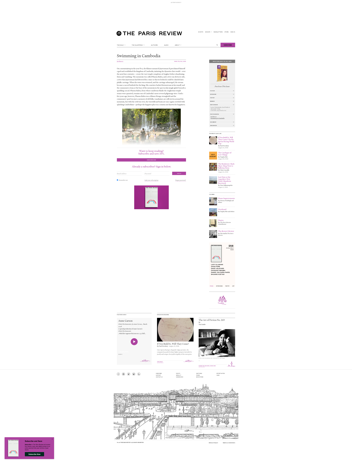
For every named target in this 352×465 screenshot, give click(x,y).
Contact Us (159, 377)
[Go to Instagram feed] (118, 374)
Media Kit (178, 375)
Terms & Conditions (229, 443)
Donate (208, 32)
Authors (154, 45)
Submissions (179, 377)
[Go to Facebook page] (123, 374)
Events (200, 32)
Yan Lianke (202, 324)
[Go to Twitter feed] (128, 374)
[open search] (217, 45)
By (199, 322)
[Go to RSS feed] (138, 374)
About (177, 45)
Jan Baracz (120, 61)
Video (218, 375)
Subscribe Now (34, 454)
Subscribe (228, 45)
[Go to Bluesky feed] (133, 374)
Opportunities (220, 373)
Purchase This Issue (222, 86)
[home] (149, 34)
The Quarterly (137, 45)
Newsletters (218, 32)
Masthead (199, 373)
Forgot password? (180, 180)
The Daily (120, 45)
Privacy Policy (213, 443)
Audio (166, 45)
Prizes (198, 375)
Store (227, 32)
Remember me (123, 180)
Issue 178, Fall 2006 (180, 61)
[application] (134, 350)
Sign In (233, 32)
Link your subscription (151, 180)
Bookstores (199, 377)
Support (158, 375)
